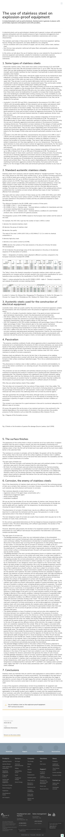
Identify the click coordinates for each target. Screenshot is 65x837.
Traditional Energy (18, 778)
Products (5, 758)
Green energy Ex (7, 788)
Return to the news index (12, 735)
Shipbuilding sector (18, 771)
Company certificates (30, 790)
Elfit (28, 767)
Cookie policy (38, 835)
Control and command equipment (5, 781)
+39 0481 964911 (22, 823)
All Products (6, 797)
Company (30, 758)
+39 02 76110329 (38, 821)
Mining (16, 768)
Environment (30, 775)
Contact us (56, 780)
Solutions (43, 758)
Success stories (56, 775)
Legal (43, 835)
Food (16, 775)
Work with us (31, 780)
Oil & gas (17, 761)
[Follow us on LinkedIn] (49, 815)
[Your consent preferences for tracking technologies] (62, 835)
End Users (43, 764)
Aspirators (5, 791)
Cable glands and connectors (7, 767)
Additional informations (55, 764)
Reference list (31, 787)
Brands (29, 764)
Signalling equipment (5, 771)
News (54, 758)
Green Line (43, 786)
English (49, 3)
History (29, 769)
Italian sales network (55, 784)
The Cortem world (55, 769)
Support (43, 769)
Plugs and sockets (5, 776)
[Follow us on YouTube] (53, 815)
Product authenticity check (45, 777)
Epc (41, 761)
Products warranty (42, 772)
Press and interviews (30, 795)
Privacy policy (32, 835)
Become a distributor (30, 783)
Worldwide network (55, 788)
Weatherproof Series (6, 794)
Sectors (18, 758)
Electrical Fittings (7, 785)
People (29, 772)
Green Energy (18, 782)
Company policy (31, 778)
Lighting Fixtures (7, 761)
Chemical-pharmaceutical (19, 764)
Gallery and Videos (30, 799)
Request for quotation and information (44, 782)
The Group (30, 761)
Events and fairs (56, 772)
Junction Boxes (6, 764)
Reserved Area (44, 789)
